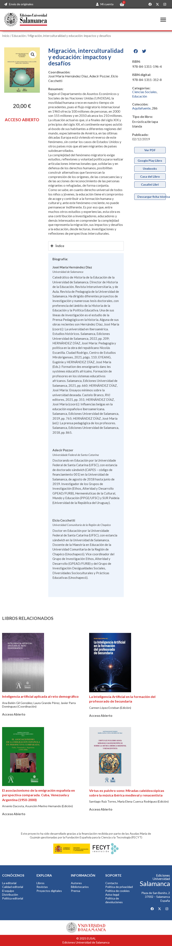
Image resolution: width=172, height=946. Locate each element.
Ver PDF (150, 150)
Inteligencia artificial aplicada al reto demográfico (40, 696)
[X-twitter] (157, 4)
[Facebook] (150, 4)
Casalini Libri (150, 184)
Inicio (5, 36)
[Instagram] (165, 4)
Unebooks (150, 168)
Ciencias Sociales (144, 92)
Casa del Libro (150, 176)
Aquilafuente (141, 108)
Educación (19, 36)
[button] (163, 19)
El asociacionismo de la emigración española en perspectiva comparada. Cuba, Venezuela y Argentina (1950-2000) (38, 795)
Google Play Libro (150, 160)
